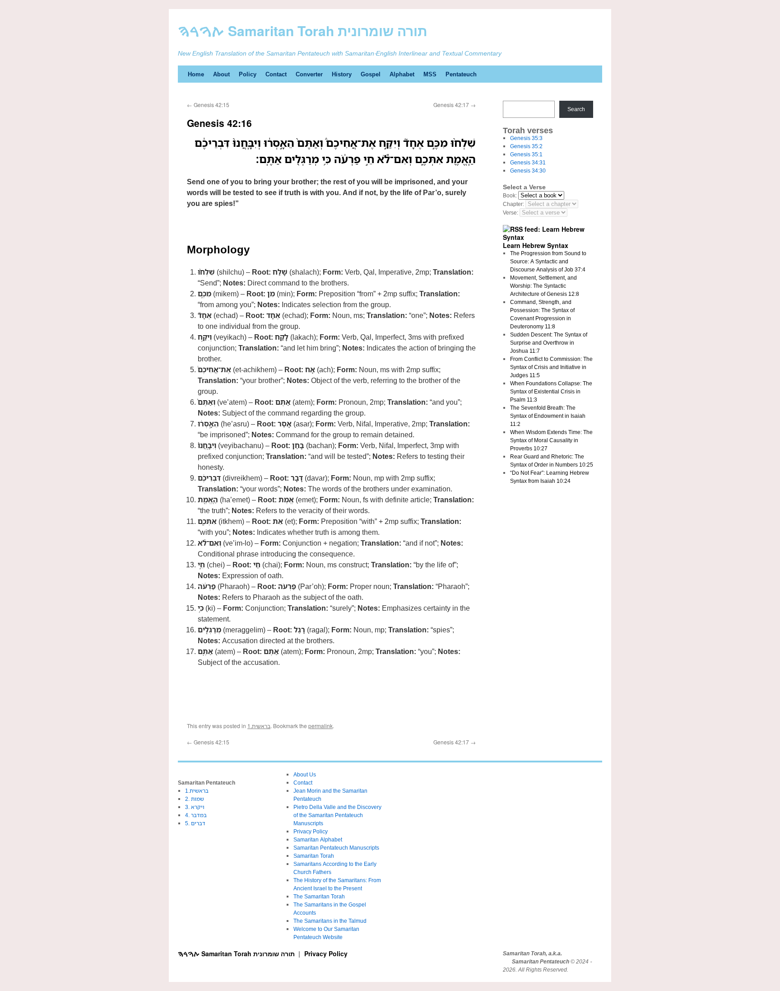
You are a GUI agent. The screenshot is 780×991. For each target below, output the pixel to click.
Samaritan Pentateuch (540, 961)
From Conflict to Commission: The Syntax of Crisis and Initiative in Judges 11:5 (551, 367)
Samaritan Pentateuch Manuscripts (336, 847)
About (221, 74)
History (342, 74)
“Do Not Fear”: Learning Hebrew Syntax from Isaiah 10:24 (549, 477)
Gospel (371, 74)
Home (196, 74)
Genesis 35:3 (526, 138)
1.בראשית (258, 725)
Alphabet (402, 74)
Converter (309, 74)
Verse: (510, 212)
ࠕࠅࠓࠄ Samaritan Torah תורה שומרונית (302, 30)
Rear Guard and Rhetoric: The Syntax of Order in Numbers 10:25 (551, 460)
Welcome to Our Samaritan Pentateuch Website (326, 933)
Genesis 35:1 (526, 154)
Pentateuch (461, 74)
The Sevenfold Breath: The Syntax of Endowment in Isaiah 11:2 (547, 416)
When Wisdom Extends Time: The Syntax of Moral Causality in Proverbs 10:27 (551, 440)
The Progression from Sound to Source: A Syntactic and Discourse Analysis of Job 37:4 (548, 261)
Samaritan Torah (313, 856)
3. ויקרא (194, 807)
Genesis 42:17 (454, 104)
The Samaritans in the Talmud (330, 921)
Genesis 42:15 (208, 104)
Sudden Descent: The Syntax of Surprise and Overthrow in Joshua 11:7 (548, 343)
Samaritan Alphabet (317, 839)
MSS (429, 74)
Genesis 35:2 (526, 146)
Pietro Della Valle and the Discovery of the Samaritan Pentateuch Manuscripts (337, 815)
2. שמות (194, 799)
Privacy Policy (310, 831)
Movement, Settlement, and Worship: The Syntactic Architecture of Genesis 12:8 (544, 286)
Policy (247, 74)
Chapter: (513, 204)
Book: (510, 195)
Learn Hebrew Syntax (535, 245)
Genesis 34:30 (528, 170)
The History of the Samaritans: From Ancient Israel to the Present (337, 884)
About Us (304, 774)
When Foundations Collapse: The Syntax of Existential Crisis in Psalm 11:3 (551, 391)
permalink (320, 725)
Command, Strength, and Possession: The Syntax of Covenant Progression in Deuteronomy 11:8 (542, 314)
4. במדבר (196, 815)
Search (576, 109)
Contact (276, 74)
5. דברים (195, 823)
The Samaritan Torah (319, 896)
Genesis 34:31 (528, 162)
